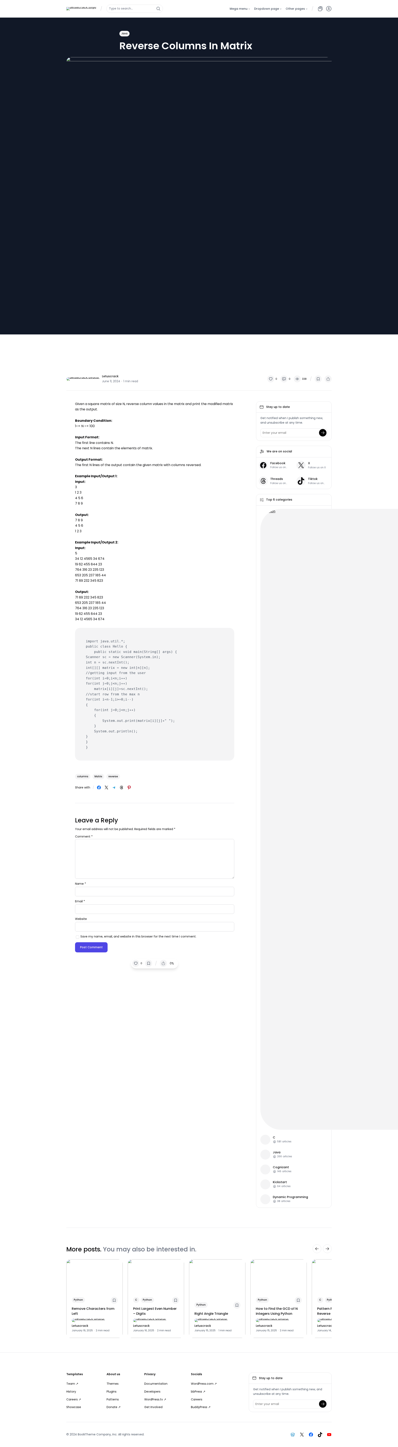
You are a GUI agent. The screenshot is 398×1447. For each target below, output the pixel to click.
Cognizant (281, 1167)
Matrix (98, 776)
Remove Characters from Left (93, 1311)
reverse (113, 776)
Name (80, 884)
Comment (84, 836)
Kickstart (280, 1182)
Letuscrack (110, 376)
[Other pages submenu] (306, 9)
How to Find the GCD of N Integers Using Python (277, 1311)
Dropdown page (266, 9)
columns (82, 776)
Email (80, 901)
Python (78, 1300)
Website (81, 919)
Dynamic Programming (290, 1197)
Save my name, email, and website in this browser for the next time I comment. (138, 936)
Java (124, 33)
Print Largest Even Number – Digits (155, 1311)
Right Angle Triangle (211, 1313)
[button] (329, 9)
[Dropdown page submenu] (281, 9)
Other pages (295, 9)
